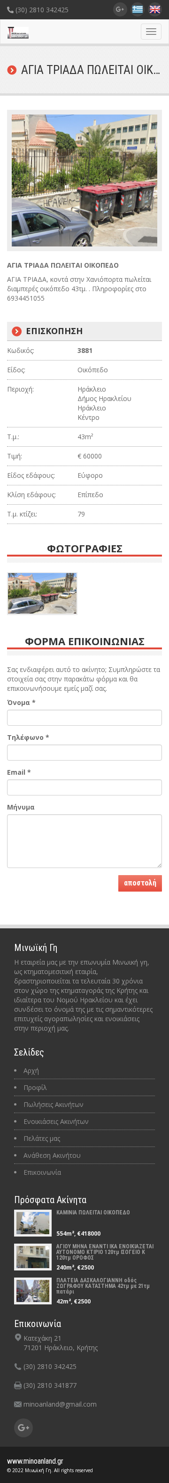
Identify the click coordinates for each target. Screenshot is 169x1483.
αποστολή (140, 882)
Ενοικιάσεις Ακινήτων (56, 1121)
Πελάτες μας (41, 1138)
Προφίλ (35, 1087)
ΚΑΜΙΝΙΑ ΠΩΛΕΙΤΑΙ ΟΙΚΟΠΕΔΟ (93, 1212)
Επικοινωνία (42, 1172)
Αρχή (31, 1070)
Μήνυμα (21, 807)
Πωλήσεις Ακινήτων (53, 1104)
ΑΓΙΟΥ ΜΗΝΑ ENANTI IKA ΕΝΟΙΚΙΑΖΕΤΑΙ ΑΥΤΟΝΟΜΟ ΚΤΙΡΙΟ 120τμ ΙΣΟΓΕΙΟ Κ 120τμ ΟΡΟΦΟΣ (105, 1252)
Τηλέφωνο (28, 737)
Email (19, 772)
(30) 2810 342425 (41, 9)
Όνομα (21, 702)
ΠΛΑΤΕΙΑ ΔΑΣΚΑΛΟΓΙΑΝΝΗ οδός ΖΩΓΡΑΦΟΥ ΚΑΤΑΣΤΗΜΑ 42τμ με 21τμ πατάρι (103, 1286)
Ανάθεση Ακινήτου (52, 1155)
